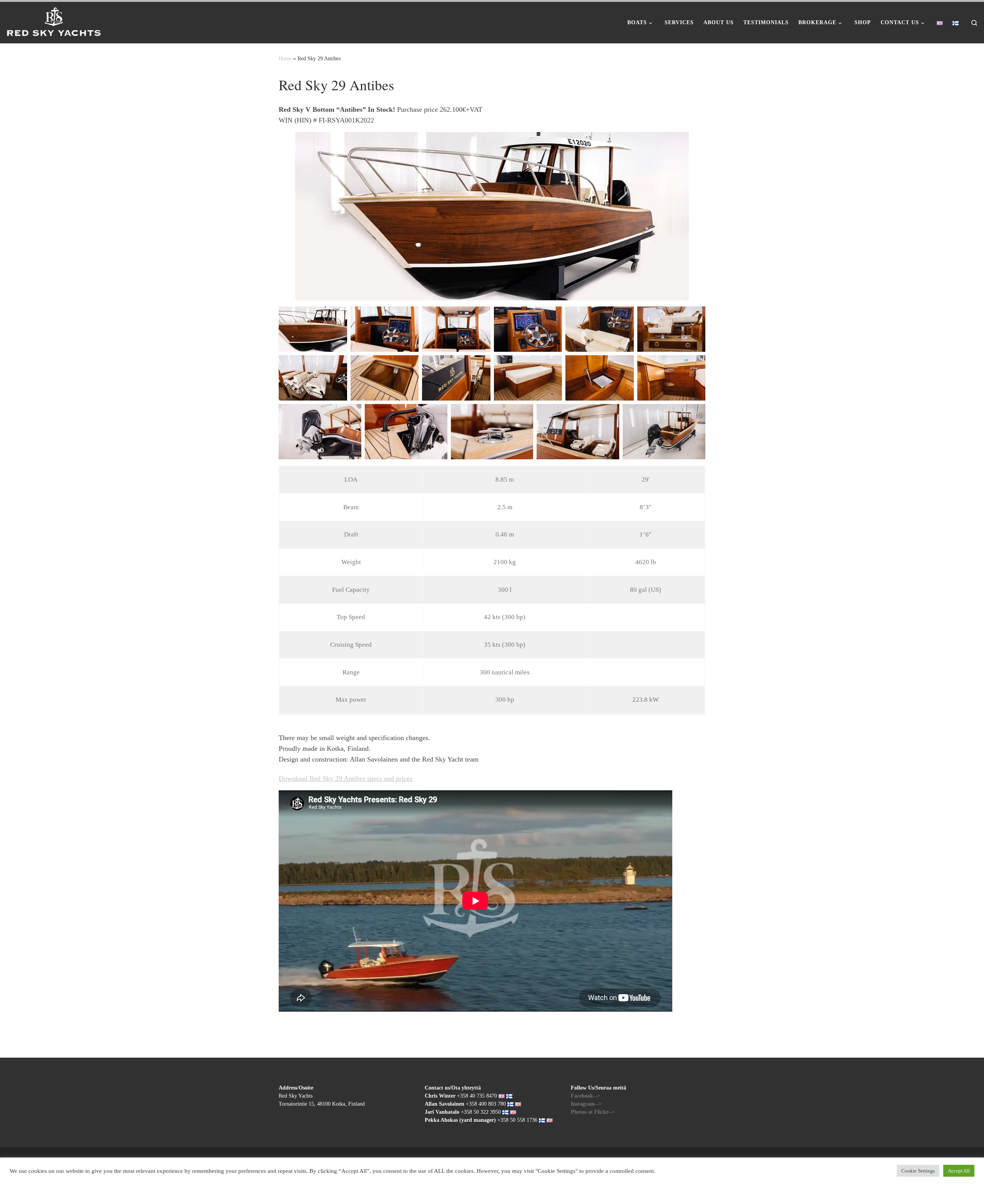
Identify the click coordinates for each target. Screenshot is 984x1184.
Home (285, 58)
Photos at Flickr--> (593, 1112)
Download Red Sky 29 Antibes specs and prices (345, 778)
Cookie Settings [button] (918, 1171)
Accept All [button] (959, 1171)
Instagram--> (586, 1104)
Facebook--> (585, 1096)
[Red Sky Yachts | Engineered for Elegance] (54, 20)
